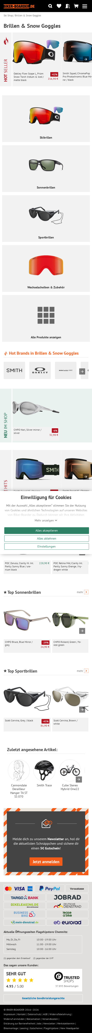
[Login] (67, 6)
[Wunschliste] (58, 6)
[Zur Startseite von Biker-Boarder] (19, 6)
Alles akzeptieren (47, 530)
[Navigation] (84, 6)
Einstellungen (46, 546)
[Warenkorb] (76, 6)
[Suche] (50, 6)
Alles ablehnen (46, 538)
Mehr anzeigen (45, 520)
